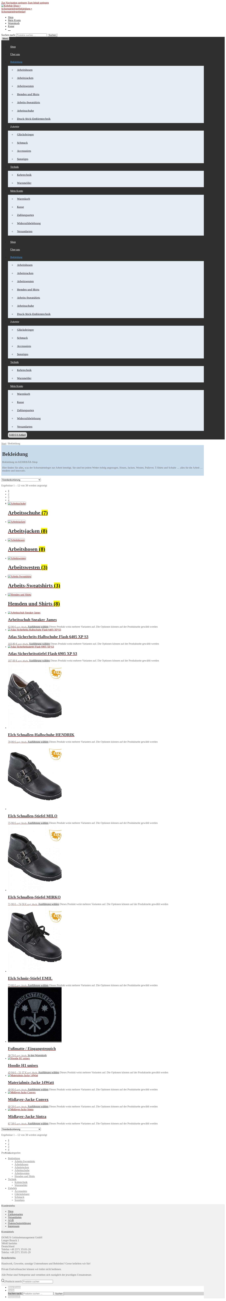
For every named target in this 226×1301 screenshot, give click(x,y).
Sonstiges (22, 159)
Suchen (52, 35)
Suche (11, 1290)
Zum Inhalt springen (38, 2)
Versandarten (24, 231)
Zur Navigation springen (14, 2)
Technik (14, 166)
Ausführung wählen (38, 626)
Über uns (15, 54)
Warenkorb (14, 23)
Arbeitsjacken (25, 78)
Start (3, 443)
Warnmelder (24, 183)
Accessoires (24, 150)
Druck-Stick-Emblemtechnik (34, 118)
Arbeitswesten (25, 86)
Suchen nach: (8, 35)
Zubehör (12, 1188)
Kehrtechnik (24, 174)
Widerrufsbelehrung (29, 223)
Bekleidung (16, 62)
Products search (13, 1281)
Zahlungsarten (25, 215)
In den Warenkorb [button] (37, 1055)
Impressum (13, 1226)
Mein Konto (14, 20)
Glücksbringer (25, 134)
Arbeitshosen (25, 69)
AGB (11, 1220)
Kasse (11, 26)
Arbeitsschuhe (25, 110)
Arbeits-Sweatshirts (28, 102)
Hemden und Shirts (28, 94)
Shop (10, 17)
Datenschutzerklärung (19, 1223)
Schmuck (22, 142)
